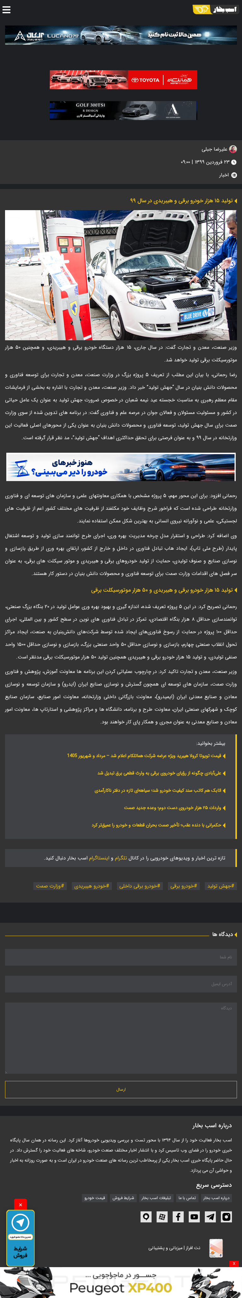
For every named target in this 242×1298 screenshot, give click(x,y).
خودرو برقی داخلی (138, 886)
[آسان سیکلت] (121, 1282)
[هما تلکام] (123, 79)
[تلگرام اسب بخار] (121, 467)
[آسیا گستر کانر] (123, 110)
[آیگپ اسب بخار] (146, 1216)
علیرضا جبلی (215, 149)
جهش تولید (219, 886)
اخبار (224, 175)
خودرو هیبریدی (90, 886)
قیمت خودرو (94, 1198)
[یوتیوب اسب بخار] (194, 1216)
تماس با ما (187, 1198)
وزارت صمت (48, 886)
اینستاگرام (99, 858)
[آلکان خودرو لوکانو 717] (121, 35)
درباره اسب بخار (216, 1198)
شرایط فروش (123, 1198)
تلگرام (121, 858)
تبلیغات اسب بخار (156, 1198)
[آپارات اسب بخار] (162, 1216)
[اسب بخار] (216, 9)
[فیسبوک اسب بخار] (178, 1216)
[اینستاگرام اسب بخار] (226, 1216)
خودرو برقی (182, 886)
